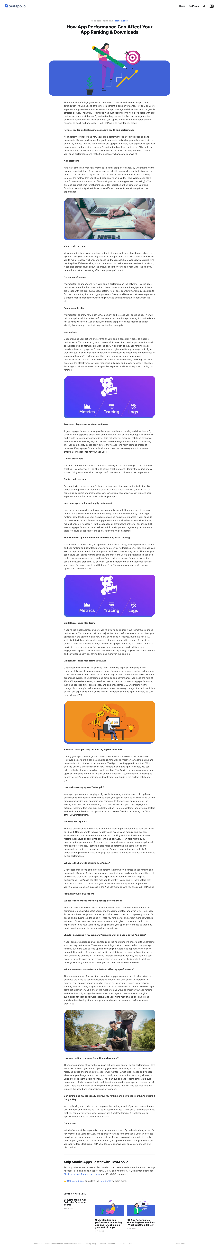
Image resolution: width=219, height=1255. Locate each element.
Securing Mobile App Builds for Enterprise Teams (75, 1202)
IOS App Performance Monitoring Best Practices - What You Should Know (141, 1222)
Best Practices (122, 21)
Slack (66, 1174)
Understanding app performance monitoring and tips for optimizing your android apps (108, 1224)
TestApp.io (194, 6)
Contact (122, 1243)
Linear (97, 1174)
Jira (91, 1174)
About (131, 1243)
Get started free (75, 1181)
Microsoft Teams (79, 1174)
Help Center (106, 1181)
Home (182, 6)
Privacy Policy (91, 1243)
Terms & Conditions (107, 1243)
